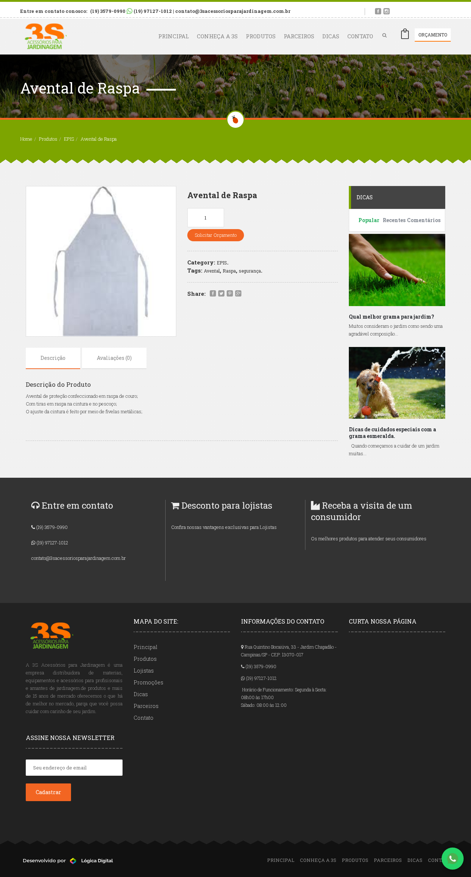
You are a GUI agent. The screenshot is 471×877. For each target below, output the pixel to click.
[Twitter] (221, 294)
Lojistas (144, 670)
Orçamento (432, 35)
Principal (173, 36)
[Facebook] (213, 294)
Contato (360, 36)
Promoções (148, 682)
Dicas (330, 36)
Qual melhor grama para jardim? (391, 316)
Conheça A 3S (217, 36)
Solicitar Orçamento (216, 235)
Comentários (418, 220)
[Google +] (238, 294)
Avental (212, 271)
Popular (368, 220)
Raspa (229, 271)
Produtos (261, 36)
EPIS (69, 139)
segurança (250, 271)
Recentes (393, 220)
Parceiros (299, 36)
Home (26, 139)
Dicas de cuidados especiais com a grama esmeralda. (392, 433)
